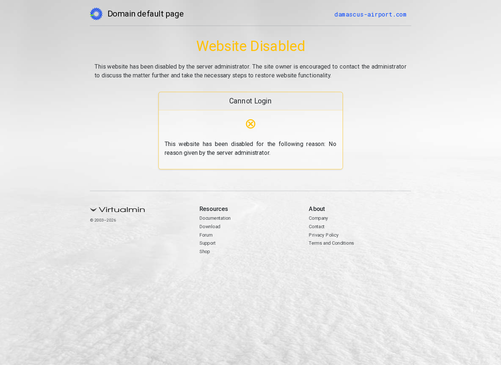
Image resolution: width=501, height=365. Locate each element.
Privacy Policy (324, 235)
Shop (204, 251)
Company (318, 218)
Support (207, 243)
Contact (317, 226)
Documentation (214, 218)
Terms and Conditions (331, 243)
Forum (205, 235)
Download (209, 226)
